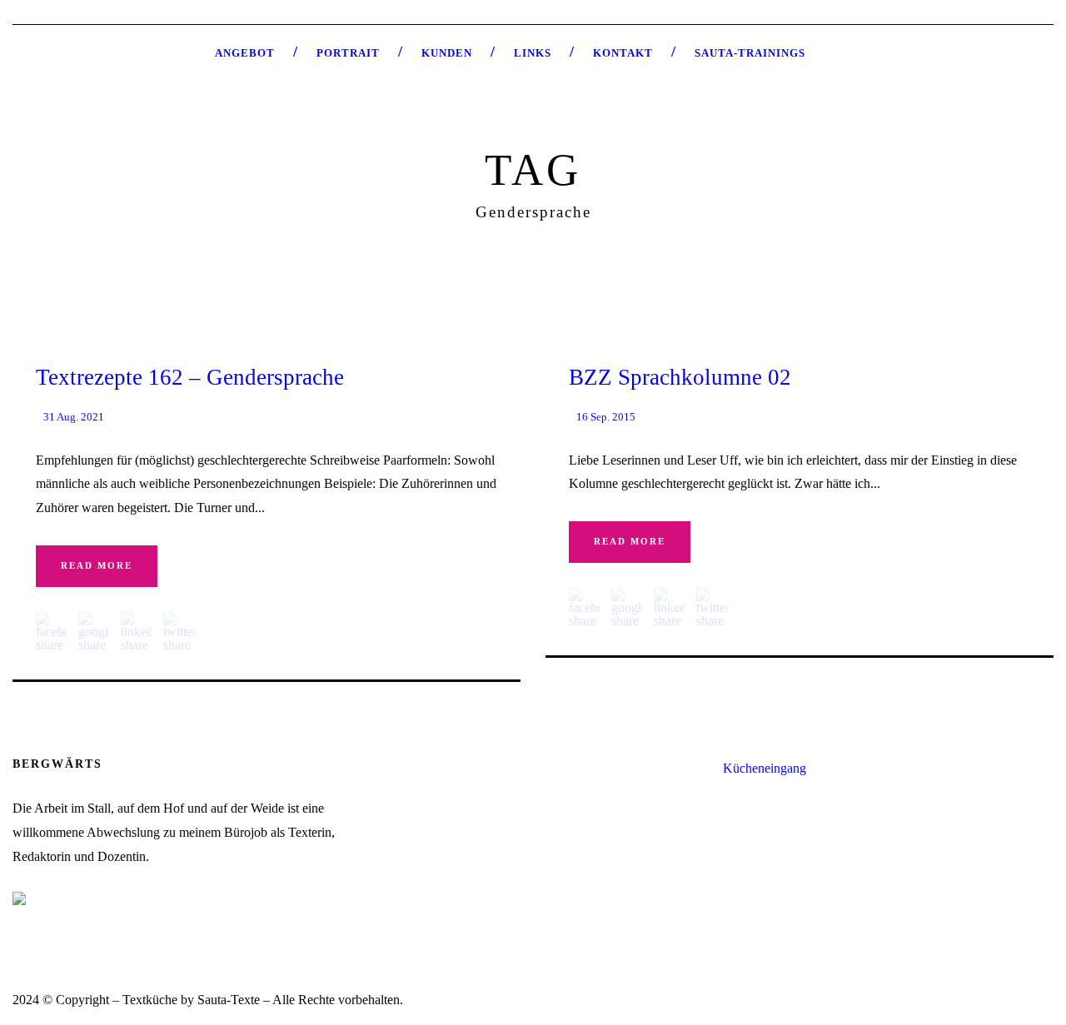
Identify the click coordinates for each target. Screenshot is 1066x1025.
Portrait (348, 53)
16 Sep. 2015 (605, 416)
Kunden (446, 53)
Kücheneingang (764, 768)
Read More (96, 565)
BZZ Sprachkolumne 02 (680, 377)
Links (532, 53)
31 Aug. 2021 (73, 416)
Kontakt (623, 53)
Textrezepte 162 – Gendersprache (190, 377)
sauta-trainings (750, 53)
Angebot (245, 53)
